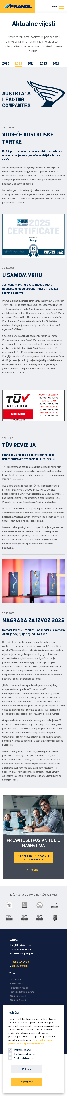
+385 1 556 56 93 (20, 962)
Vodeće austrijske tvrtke (21, 992)
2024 (31, 63)
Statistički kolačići (23, 1058)
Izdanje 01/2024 (17, 996)
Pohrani (26, 1069)
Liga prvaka (15, 979)
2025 (18, 63)
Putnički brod (16, 984)
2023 (43, 63)
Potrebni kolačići (22, 1050)
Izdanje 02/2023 (17, 1000)
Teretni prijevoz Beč (19, 988)
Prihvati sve (26, 1082)
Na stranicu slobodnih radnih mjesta (33, 858)
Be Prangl (33, 870)
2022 (56, 63)
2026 (6, 63)
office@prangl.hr (20, 966)
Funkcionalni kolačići (24, 1054)
